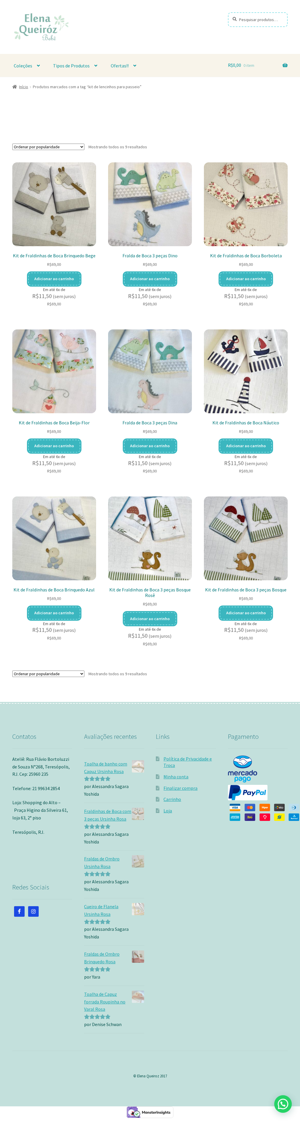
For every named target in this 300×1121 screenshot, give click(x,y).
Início (23, 86)
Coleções (23, 66)
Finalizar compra (180, 788)
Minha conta (175, 777)
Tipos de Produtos (71, 66)
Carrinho (172, 799)
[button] (283, 1104)
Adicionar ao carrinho (54, 278)
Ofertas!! (120, 66)
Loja (167, 811)
